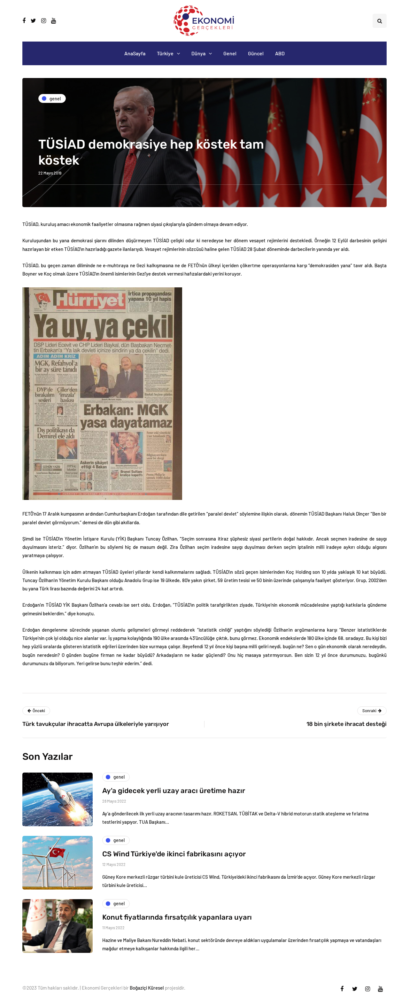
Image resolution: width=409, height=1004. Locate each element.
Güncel (256, 53)
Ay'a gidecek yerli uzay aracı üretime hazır (173, 790)
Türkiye (165, 53)
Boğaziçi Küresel (147, 988)
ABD (280, 53)
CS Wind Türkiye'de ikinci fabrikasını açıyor (174, 854)
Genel (229, 53)
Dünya (198, 53)
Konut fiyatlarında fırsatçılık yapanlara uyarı (177, 917)
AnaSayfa (134, 53)
